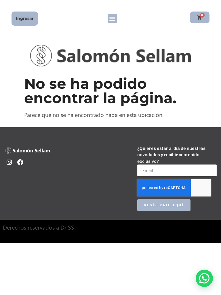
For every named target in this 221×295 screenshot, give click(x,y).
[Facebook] (20, 162)
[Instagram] (9, 162)
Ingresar (25, 18)
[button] (112, 18)
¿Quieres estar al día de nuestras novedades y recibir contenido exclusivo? (171, 155)
